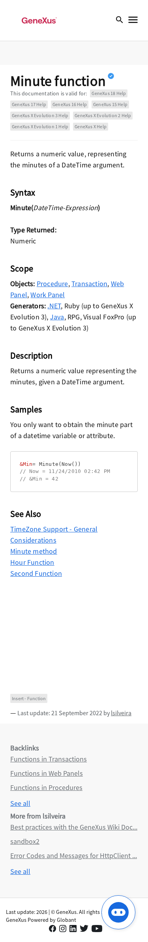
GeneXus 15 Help (110, 104)
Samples (26, 409)
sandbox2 (24, 841)
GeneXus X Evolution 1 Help (40, 126)
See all (20, 803)
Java (57, 316)
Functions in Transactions (48, 758)
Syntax (22, 192)
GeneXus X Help (91, 126)
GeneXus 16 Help (69, 104)
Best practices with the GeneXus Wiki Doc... (73, 827)
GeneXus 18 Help (109, 93)
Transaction (89, 283)
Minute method (33, 551)
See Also (25, 513)
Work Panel (47, 294)
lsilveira (121, 713)
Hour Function (32, 562)
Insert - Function (29, 698)
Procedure (52, 283)
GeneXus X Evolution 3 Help (40, 115)
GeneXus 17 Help (29, 104)
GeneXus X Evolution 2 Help (103, 115)
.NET (54, 305)
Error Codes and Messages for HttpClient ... (73, 855)
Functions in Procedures (46, 787)
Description (31, 355)
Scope (21, 268)
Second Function (36, 573)
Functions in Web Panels (46, 773)
